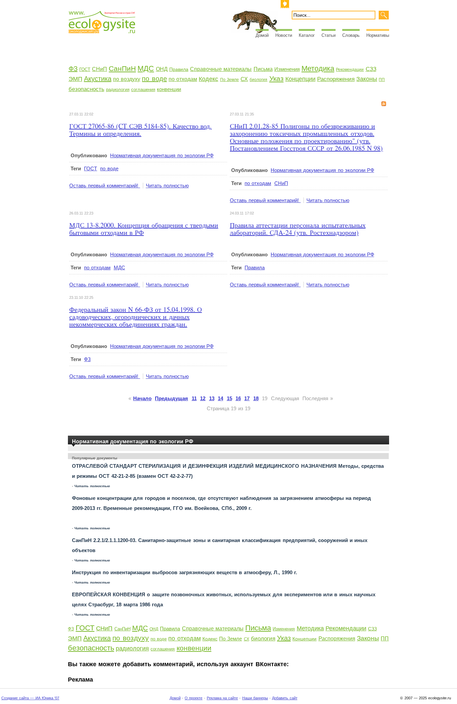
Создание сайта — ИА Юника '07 (30, 698)
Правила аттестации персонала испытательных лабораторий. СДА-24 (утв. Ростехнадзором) (298, 229)
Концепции (300, 79)
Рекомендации (350, 69)
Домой (262, 35)
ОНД (162, 69)
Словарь (351, 35)
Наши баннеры (255, 698)
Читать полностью (167, 185)
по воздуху (126, 79)
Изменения (287, 69)
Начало (142, 398)
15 (229, 398)
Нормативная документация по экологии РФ (161, 155)
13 (211, 398)
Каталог (307, 35)
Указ (276, 78)
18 (256, 398)
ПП (382, 79)
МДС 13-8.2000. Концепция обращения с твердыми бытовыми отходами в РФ (143, 229)
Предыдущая (171, 398)
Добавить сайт (284, 698)
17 (247, 398)
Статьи (329, 35)
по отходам (183, 79)
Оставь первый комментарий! (104, 185)
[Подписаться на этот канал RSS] (383, 103)
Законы (366, 79)
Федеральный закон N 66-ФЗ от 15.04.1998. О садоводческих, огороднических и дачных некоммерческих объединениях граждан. (135, 317)
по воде (154, 78)
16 (238, 398)
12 (202, 398)
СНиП (99, 69)
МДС (146, 68)
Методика (317, 68)
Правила (178, 69)
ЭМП (75, 79)
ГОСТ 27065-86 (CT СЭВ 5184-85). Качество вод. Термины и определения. (140, 129)
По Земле (229, 79)
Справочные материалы (221, 69)
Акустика (97, 78)
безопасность (86, 89)
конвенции (169, 89)
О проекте (193, 698)
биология (258, 79)
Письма (263, 69)
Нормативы (377, 35)
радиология (117, 89)
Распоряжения (336, 79)
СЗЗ (371, 69)
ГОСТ (84, 69)
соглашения (143, 89)
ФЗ (73, 68)
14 (220, 398)
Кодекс (208, 79)
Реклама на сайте (222, 698)
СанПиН (122, 68)
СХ (244, 79)
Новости (283, 35)
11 (194, 398)
